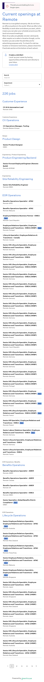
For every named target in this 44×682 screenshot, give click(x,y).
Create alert (13, 65)
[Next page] (36, 666)
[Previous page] (7, 666)
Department (8, 83)
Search (6, 75)
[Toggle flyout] (39, 84)
